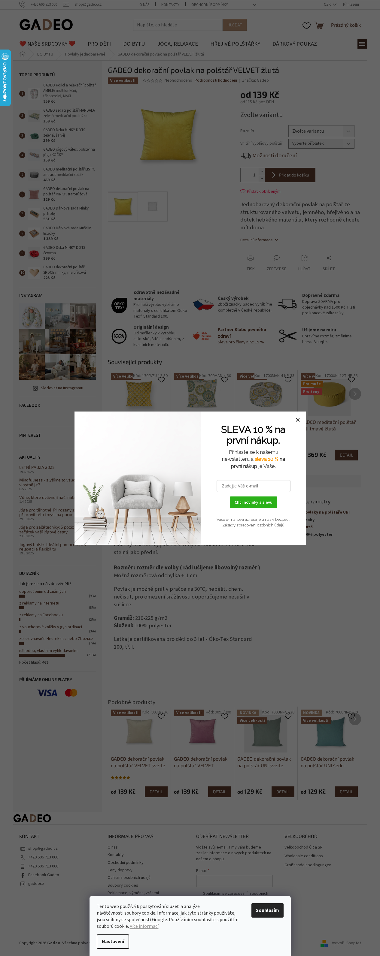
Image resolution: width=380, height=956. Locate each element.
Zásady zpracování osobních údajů (253, 525)
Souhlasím (267, 910)
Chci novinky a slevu (253, 502)
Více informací (144, 926)
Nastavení (113, 941)
